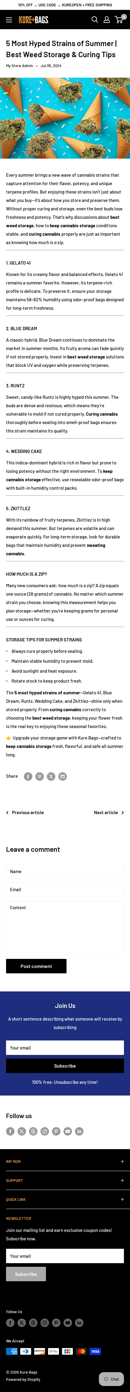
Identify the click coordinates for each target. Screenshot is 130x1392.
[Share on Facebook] (28, 775)
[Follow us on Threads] (33, 1131)
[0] (119, 19)
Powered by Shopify (23, 1379)
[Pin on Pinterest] (39, 775)
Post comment (36, 966)
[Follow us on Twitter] (22, 1131)
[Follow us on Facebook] (10, 1131)
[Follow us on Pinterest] (56, 1131)
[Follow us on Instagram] (45, 1131)
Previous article (28, 812)
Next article (106, 812)
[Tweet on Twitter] (51, 775)
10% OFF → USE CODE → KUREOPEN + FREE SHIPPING (65, 4)
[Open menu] (9, 19)
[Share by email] (62, 775)
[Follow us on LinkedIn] (79, 1131)
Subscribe (65, 1065)
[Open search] (95, 19)
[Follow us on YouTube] (67, 1131)
